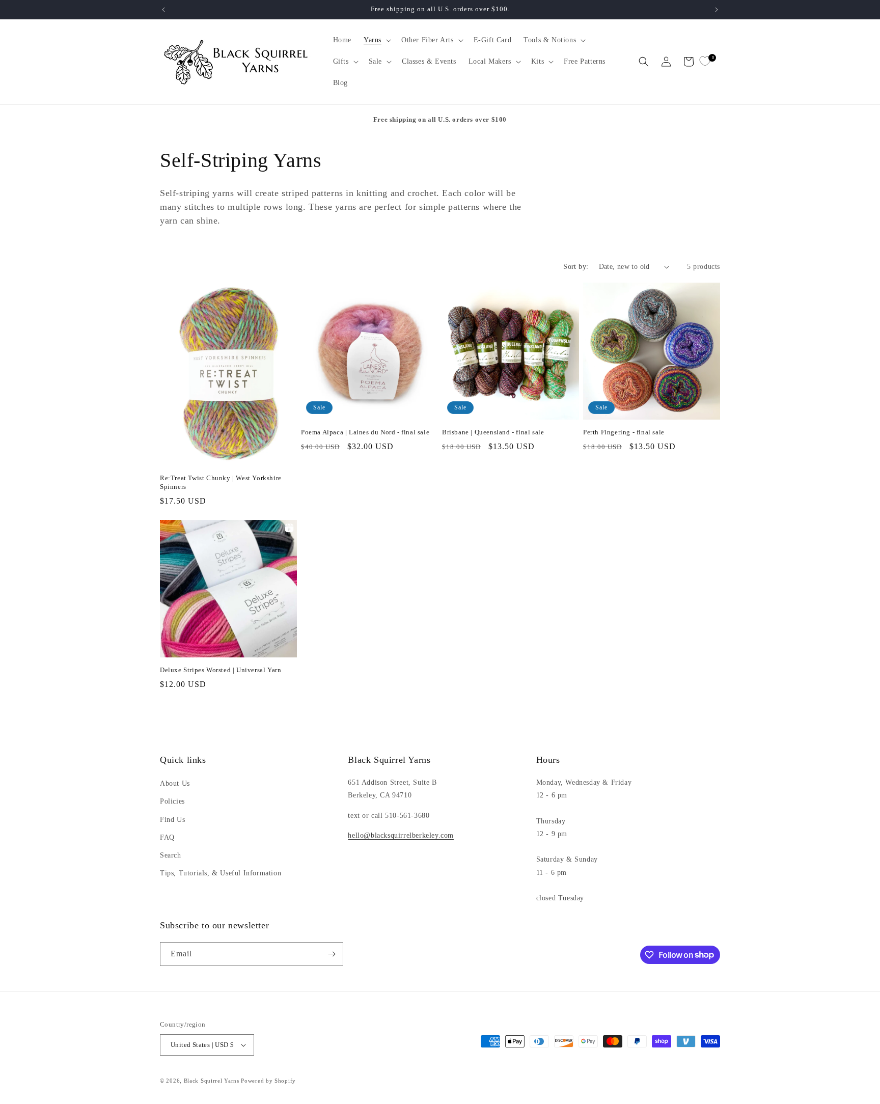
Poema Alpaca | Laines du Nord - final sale (365, 432)
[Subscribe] (331, 954)
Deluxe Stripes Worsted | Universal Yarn (220, 670)
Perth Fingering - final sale (624, 432)
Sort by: (575, 266)
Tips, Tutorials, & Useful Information (220, 873)
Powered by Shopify (268, 1081)
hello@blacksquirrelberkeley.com (401, 835)
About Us (175, 783)
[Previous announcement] (163, 9)
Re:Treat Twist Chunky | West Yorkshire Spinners (221, 482)
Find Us (172, 819)
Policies (172, 801)
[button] (376, 40)
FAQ (167, 837)
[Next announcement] (716, 9)
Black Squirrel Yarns (211, 1081)
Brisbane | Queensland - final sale (493, 432)
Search (170, 855)
